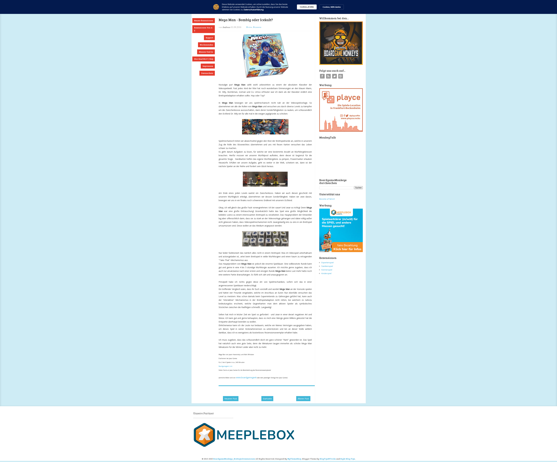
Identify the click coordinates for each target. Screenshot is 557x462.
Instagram (340, 76)
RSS (328, 76)
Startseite (267, 398)
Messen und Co (206, 52)
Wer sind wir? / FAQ (203, 59)
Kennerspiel (326, 269)
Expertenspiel (327, 262)
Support (209, 37)
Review (249, 27)
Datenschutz (207, 73)
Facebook (322, 76)
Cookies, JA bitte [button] (307, 7)
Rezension (257, 27)
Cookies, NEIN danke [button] (332, 7)
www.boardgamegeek (246, 377)
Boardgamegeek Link (225, 366)
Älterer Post (303, 398)
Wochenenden (206, 44)
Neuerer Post (230, 398)
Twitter (334, 76)
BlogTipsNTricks (328, 459)
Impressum (207, 66)
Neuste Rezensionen (203, 20)
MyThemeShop (294, 459)
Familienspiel (327, 266)
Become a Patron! (327, 199)
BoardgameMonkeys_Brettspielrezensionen (234, 459)
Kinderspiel (326, 273)
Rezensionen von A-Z (203, 29)
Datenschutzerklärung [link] (253, 9)
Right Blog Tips (347, 459)
